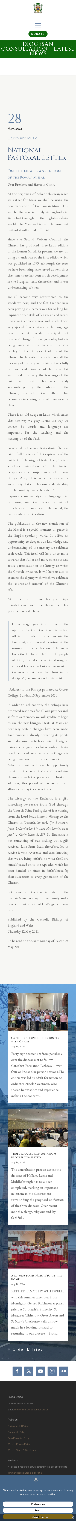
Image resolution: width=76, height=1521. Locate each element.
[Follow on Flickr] (63, 1371)
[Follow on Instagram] (52, 1371)
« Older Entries (25, 1349)
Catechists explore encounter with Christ (35, 1040)
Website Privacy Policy (19, 1444)
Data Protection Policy (18, 1438)
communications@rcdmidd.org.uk (31, 1409)
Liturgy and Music (22, 138)
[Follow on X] (28, 1371)
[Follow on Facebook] (17, 1371)
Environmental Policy (18, 1426)
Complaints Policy (16, 1432)
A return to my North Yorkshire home (36, 1277)
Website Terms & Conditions (22, 1450)
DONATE (38, 34)
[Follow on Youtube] (40, 1371)
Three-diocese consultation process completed (33, 1155)
